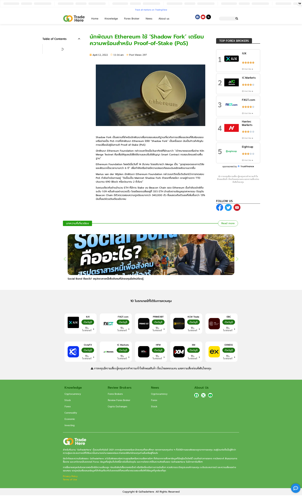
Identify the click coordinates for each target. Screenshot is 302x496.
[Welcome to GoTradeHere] (74, 18)
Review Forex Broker (119, 400)
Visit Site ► (249, 69)
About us (164, 18)
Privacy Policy (70, 476)
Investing (69, 425)
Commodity (70, 412)
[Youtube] (203, 17)
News (149, 18)
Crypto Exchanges (117, 406)
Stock (67, 400)
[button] (79, 39)
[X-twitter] (208, 17)
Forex (67, 406)
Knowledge (111, 18)
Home (94, 18)
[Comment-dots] (295, 488)
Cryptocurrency (72, 393)
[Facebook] (197, 17)
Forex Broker (131, 18)
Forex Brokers (115, 393)
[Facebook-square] (196, 395)
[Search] (237, 19)
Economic (69, 419)
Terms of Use (70, 479)
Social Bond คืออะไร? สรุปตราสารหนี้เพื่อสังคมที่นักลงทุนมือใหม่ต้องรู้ (105, 279)
